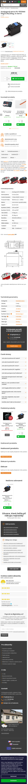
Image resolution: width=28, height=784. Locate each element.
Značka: (5, 17)
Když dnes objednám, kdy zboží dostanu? (10, 403)
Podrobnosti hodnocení (18, 51)
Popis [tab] (2, 151)
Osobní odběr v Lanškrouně (9, 693)
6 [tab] (15, 128)
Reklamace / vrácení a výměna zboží (12, 674)
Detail (7, 441)
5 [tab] (14, 128)
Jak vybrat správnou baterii (10, 537)
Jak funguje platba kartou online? (11, 394)
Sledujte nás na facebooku (10, 716)
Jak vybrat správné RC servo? (10, 368)
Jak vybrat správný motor (10, 542)
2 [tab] (11, 128)
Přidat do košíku (17, 78)
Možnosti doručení (15, 84)
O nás (3, 686)
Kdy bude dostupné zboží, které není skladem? (12, 383)
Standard (18, 319)
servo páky (11, 234)
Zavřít (8, 89)
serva (2, 169)
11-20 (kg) (18, 316)
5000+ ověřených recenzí (7, 590)
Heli (25, 170)
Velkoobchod (5, 670)
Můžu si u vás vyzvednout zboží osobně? (10, 389)
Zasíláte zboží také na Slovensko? (11, 408)
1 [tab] (10, 128)
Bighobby (14, 58)
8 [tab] (18, 128)
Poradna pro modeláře (8, 663)
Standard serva (20, 301)
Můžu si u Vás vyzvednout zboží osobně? (11, 556)
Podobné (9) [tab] (15, 154)
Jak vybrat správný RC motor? (10, 372)
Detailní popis (4, 63)
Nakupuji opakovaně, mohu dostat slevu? (11, 398)
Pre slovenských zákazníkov (9, 666)
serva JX (6, 161)
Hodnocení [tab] (4, 157)
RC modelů (17, 170)
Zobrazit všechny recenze (12, 596)
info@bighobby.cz (15, 334)
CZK (15, 1)
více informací (5, 746)
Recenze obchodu (7, 689)
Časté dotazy (4, 154)
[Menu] (23, 1)
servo (2, 61)
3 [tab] (12, 128)
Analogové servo (5, 55)
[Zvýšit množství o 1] (7, 78)
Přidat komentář (5, 482)
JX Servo (18, 309)
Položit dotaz (14, 346)
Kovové (18, 311)
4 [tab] (13, 128)
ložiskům (22, 167)
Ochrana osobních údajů (9, 677)
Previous (1, 115)
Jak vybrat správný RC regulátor (11, 375)
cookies (21, 759)
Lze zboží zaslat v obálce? (10, 559)
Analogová (19, 324)
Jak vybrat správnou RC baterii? (11, 364)
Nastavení (13, 776)
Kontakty (4, 695)
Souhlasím (13, 780)
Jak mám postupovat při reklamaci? (12, 379)
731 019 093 (17, 337)
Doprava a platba (7, 661)
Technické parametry (12, 151)
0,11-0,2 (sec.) (19, 314)
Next (27, 115)
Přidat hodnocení (6, 465)
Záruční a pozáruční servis (9, 691)
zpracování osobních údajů (19, 644)
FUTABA (24, 164)
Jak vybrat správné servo (10, 539)
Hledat (23, 5)
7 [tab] (16, 128)
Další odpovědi (13, 581)
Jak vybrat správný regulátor (11, 544)
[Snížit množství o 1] (7, 79)
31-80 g (18, 321)
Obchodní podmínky (7, 672)
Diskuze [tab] (12, 157)
